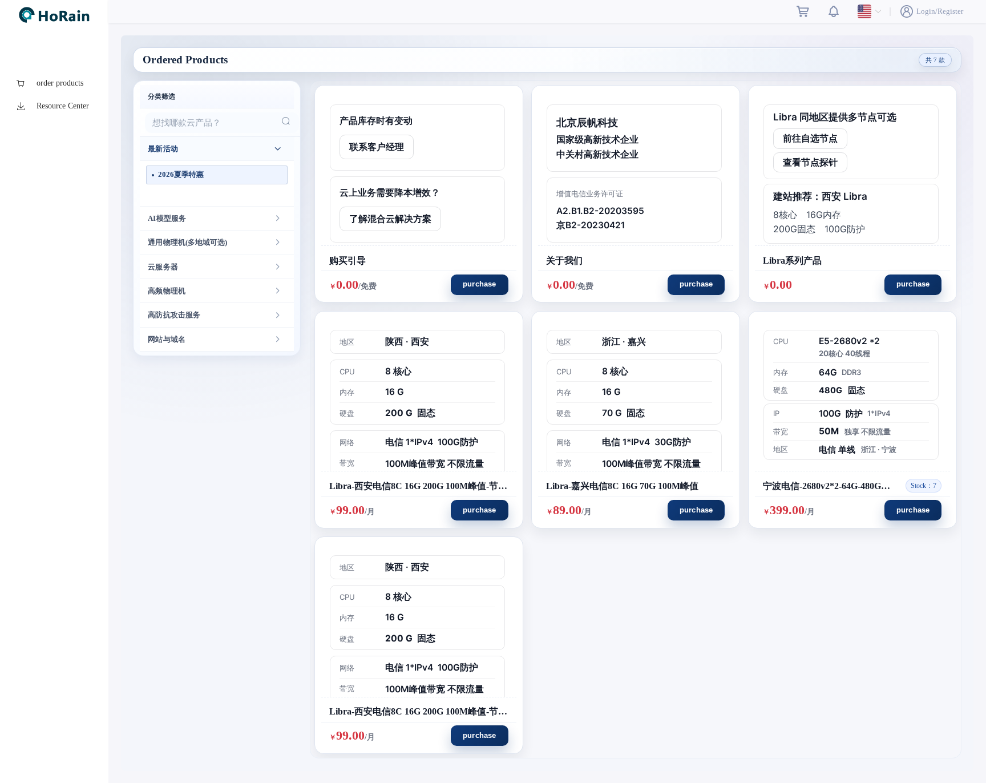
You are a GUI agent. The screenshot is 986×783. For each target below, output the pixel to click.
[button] (217, 149)
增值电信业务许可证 (589, 193)
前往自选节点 (810, 138)
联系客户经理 (376, 147)
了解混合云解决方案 (390, 218)
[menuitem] (54, 83)
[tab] (217, 149)
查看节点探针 (810, 162)
